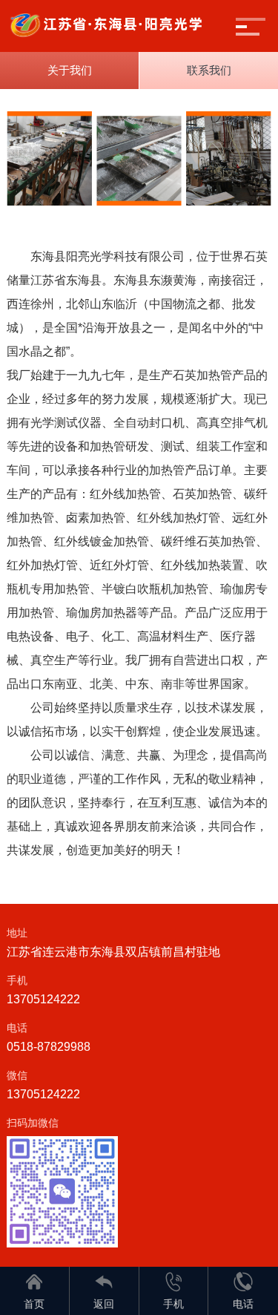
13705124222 (43, 999)
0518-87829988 (48, 1046)
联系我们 (209, 70)
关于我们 (69, 70)
